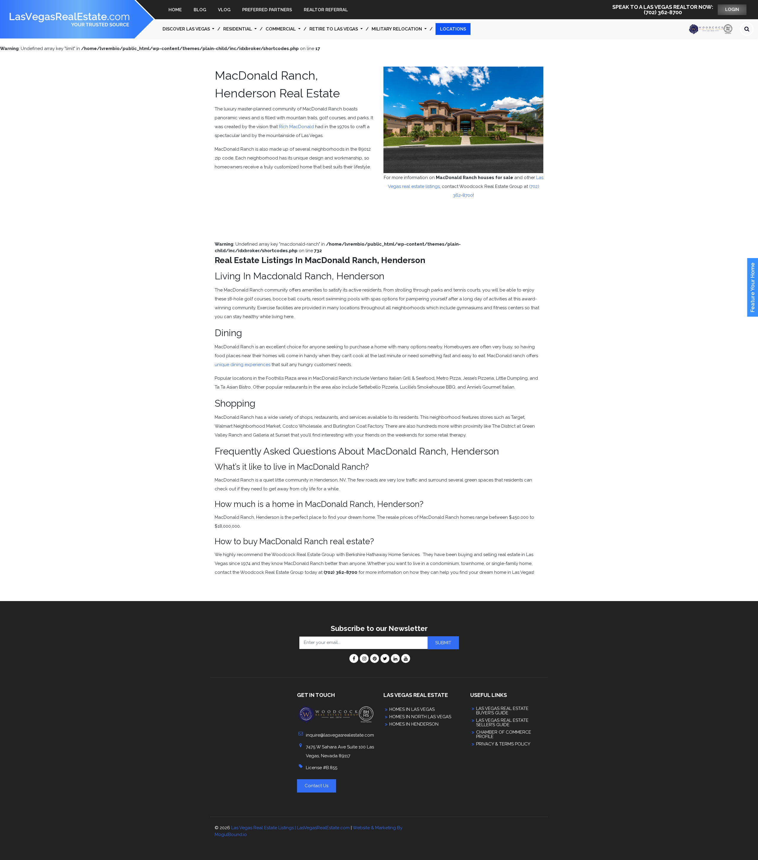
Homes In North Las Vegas (420, 717)
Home (175, 9)
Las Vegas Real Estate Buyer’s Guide (502, 710)
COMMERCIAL (281, 29)
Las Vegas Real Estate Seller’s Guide (502, 722)
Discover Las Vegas (187, 29)
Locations (453, 29)
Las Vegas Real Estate (415, 695)
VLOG (224, 9)
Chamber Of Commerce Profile (503, 734)
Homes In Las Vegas (412, 709)
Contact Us (316, 785)
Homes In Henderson (414, 724)
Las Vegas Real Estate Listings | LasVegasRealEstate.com (290, 827)
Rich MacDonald (296, 126)
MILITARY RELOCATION (397, 29)
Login (732, 9)
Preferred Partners (267, 9)
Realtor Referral (326, 9)
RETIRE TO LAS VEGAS (334, 29)
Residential (238, 29)
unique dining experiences (242, 364)
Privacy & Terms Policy (503, 744)
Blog (200, 9)
